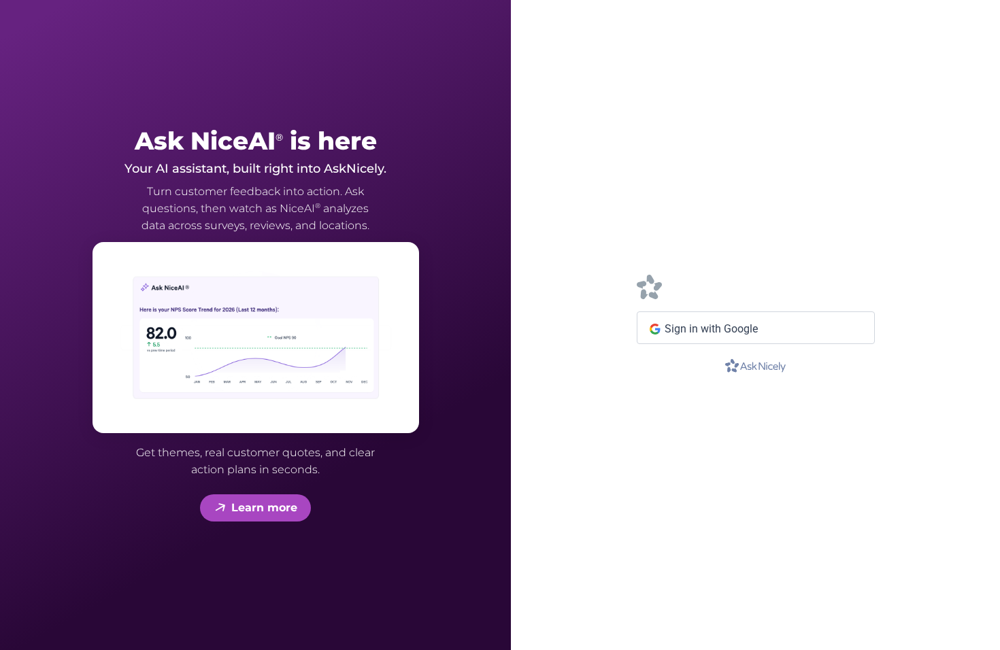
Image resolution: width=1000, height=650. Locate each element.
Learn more (264, 507)
